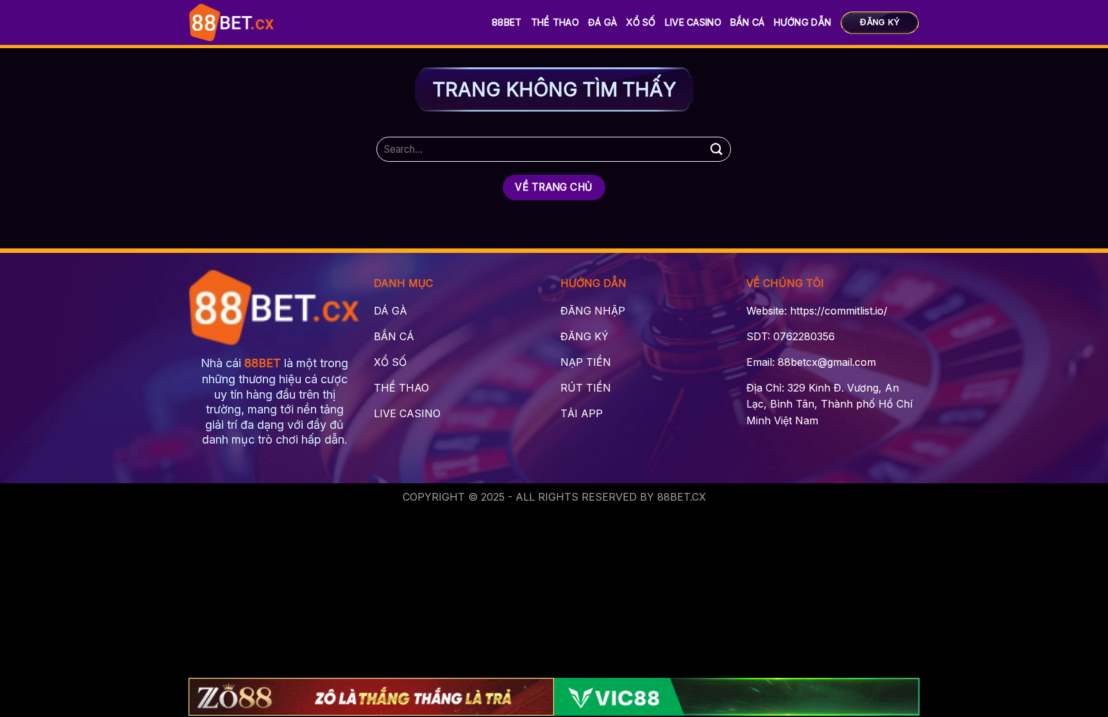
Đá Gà (602, 22)
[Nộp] (716, 149)
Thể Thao (555, 22)
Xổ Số (640, 22)
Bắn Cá (747, 22)
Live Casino (693, 22)
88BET (506, 22)
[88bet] (232, 22)
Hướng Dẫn (803, 22)
